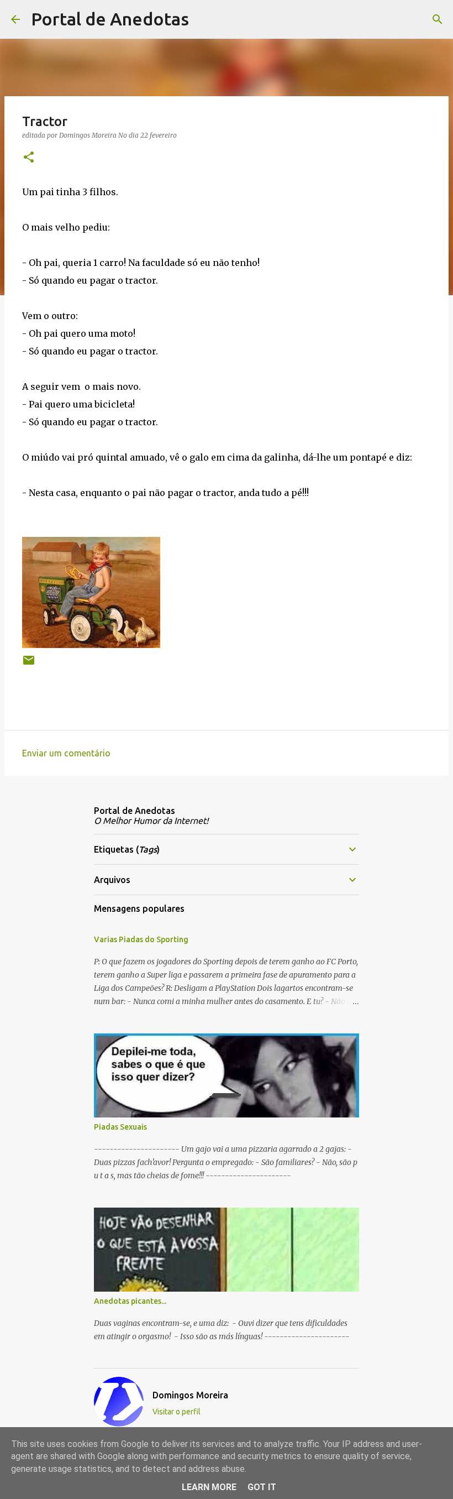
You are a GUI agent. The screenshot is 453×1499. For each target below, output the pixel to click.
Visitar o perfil (176, 1411)
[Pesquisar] (204, 19)
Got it (261, 1487)
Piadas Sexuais (120, 1126)
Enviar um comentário (66, 753)
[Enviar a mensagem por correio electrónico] (28, 664)
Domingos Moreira (190, 1395)
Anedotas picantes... (130, 1301)
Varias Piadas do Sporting (141, 939)
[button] (28, 157)
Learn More (209, 1487)
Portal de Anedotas (110, 19)
